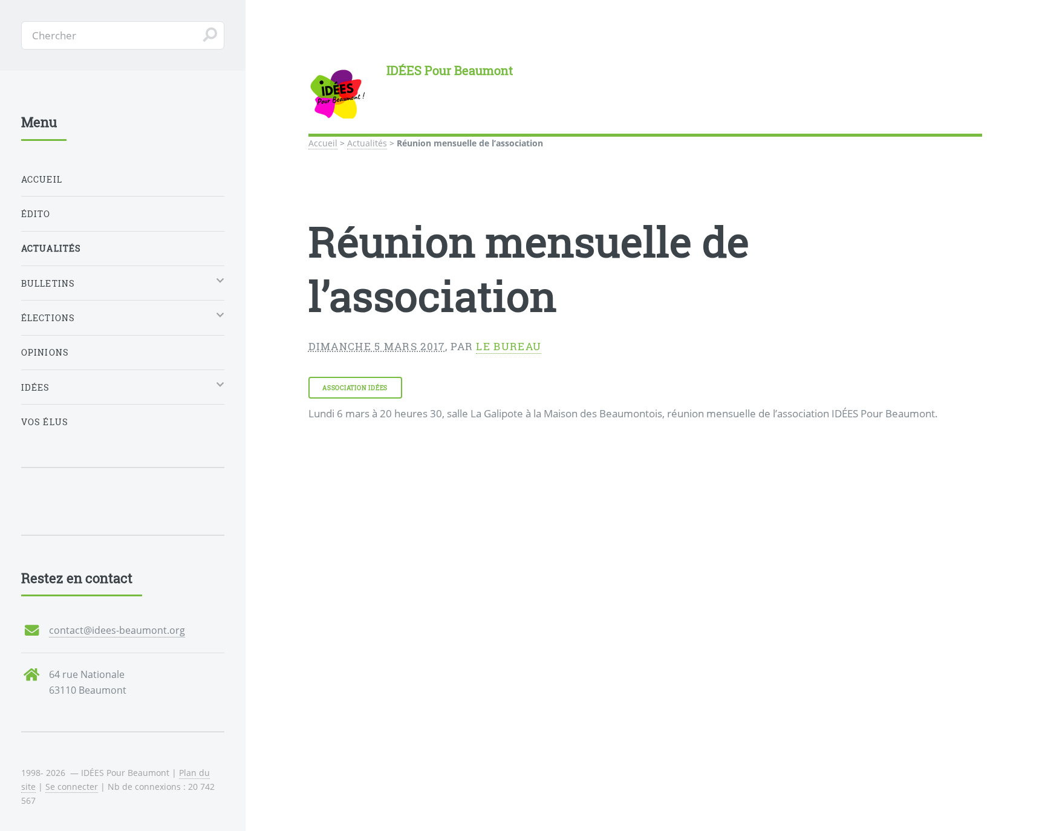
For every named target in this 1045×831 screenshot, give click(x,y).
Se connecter (71, 786)
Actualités (367, 143)
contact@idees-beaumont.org (117, 630)
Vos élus (44, 422)
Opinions (45, 352)
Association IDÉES (355, 387)
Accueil (322, 143)
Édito (36, 214)
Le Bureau (508, 346)
